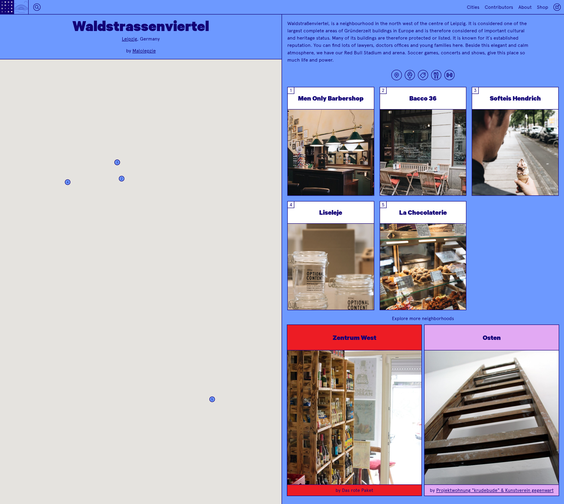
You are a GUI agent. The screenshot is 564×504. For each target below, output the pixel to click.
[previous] (294, 163)
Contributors (499, 7)
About (525, 7)
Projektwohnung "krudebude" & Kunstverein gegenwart (495, 490)
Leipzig (129, 39)
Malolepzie (144, 51)
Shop (542, 7)
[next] (367, 163)
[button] (122, 179)
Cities (473, 7)
